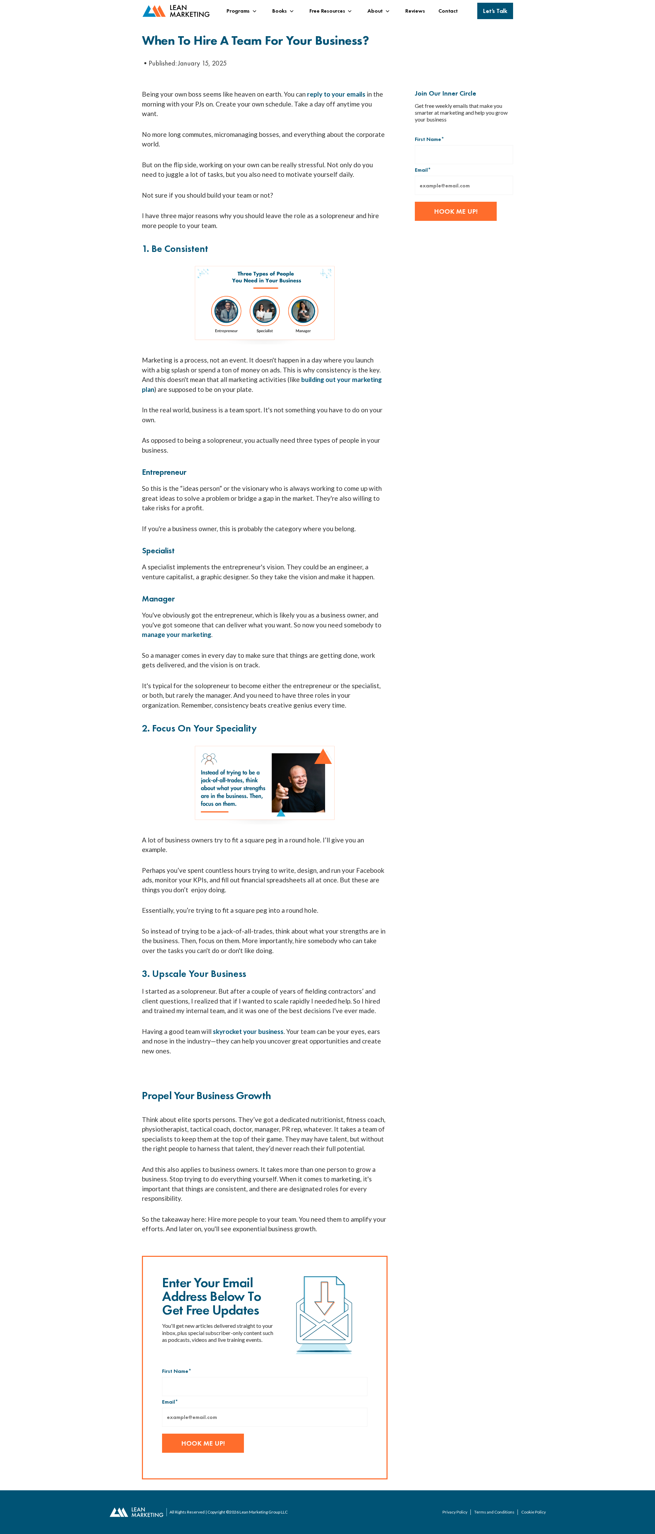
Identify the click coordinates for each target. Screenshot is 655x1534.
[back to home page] (176, 11)
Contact (447, 10)
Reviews (415, 10)
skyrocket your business (248, 1031)
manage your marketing (176, 634)
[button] (242, 11)
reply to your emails (336, 94)
